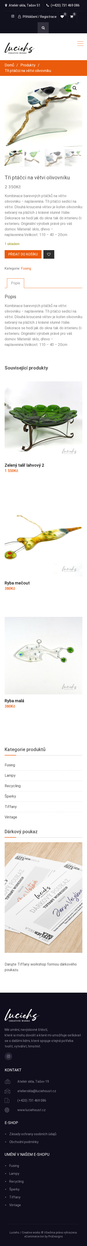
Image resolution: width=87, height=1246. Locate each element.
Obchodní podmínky (24, 1142)
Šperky (10, 796)
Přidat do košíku (23, 254)
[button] (75, 88)
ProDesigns (55, 1236)
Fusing (26, 268)
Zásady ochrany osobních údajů (32, 1134)
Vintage (11, 817)
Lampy (10, 775)
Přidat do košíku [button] (27, 482)
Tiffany (11, 807)
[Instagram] (8, 1056)
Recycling (13, 786)
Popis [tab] (15, 283)
